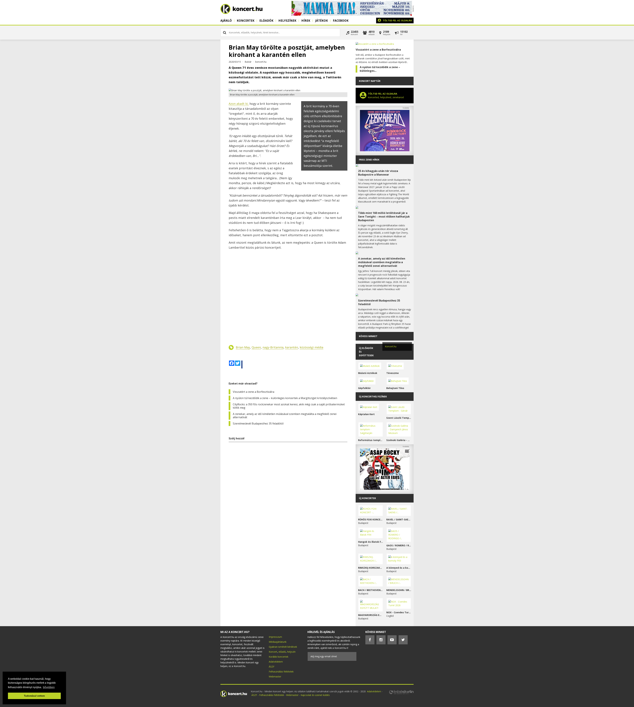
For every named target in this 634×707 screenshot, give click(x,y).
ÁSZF (271, 666)
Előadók (266, 20)
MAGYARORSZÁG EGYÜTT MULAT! (370, 615)
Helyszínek (287, 20)
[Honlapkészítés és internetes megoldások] (401, 693)
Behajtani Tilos (395, 388)
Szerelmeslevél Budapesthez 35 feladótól (258, 423)
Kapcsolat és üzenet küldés (315, 695)
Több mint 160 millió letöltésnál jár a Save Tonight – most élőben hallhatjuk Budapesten (384, 216)
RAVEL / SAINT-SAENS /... (398, 519)
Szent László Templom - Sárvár (398, 417)
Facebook (341, 20)
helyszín (291, 651)
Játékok (321, 20)
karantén (291, 347)
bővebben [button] (49, 687)
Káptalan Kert (366, 414)
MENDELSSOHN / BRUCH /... (398, 590)
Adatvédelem (276, 661)
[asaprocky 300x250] (384, 488)
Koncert (273, 651)
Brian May (243, 347)
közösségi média (311, 347)
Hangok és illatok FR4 (370, 541)
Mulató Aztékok (367, 373)
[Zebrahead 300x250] (384, 150)
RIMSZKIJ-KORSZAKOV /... (370, 567)
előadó (282, 651)
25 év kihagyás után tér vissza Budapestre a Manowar (378, 172)
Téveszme (392, 373)
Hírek (305, 20)
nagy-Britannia (273, 347)
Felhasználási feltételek (281, 671)
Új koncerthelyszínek (373, 396)
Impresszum (275, 636)
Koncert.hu (390, 346)
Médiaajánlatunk (277, 641)
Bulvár (248, 61)
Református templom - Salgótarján (370, 440)
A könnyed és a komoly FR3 (398, 567)
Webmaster (275, 676)
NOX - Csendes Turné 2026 (398, 612)
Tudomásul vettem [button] (34, 695)
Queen (256, 347)
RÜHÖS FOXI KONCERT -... (370, 519)
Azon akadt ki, (239, 104)
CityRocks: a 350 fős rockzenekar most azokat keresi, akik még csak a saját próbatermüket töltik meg (289, 406)
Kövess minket (368, 336)
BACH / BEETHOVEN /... (370, 590)
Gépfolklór (364, 388)
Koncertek (245, 20)
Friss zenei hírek (369, 159)
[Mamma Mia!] (352, 14)
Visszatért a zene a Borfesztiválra (253, 391)
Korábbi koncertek (278, 656)
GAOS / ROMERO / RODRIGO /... (398, 545)
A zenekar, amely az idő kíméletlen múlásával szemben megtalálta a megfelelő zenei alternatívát (284, 415)
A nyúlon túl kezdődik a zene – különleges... (380, 69)
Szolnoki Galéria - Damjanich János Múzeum (398, 440)
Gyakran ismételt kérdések (283, 646)
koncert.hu (260, 61)
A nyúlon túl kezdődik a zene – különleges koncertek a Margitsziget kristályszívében (285, 398)
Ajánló (226, 20)
